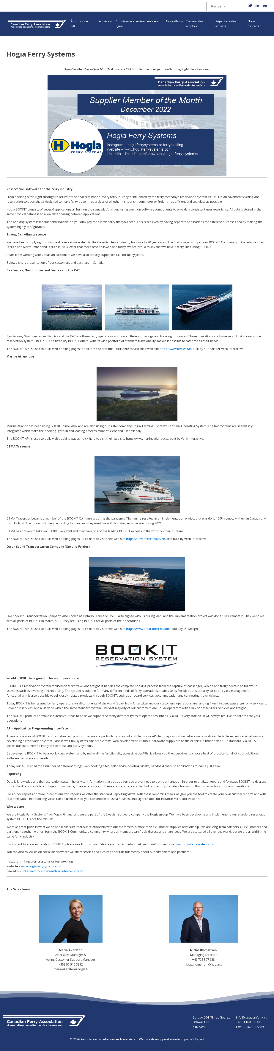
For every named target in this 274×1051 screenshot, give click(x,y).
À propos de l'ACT (79, 23)
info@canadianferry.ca (251, 1017)
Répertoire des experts (225, 23)
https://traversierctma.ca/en (145, 539)
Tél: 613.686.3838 (248, 1022)
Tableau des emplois (194, 23)
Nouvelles (173, 21)
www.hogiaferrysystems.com (195, 844)
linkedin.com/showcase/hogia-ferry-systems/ (53, 871)
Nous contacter (254, 23)
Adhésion (105, 21)
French (216, 6)
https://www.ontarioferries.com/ (148, 629)
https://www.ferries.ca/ (175, 349)
